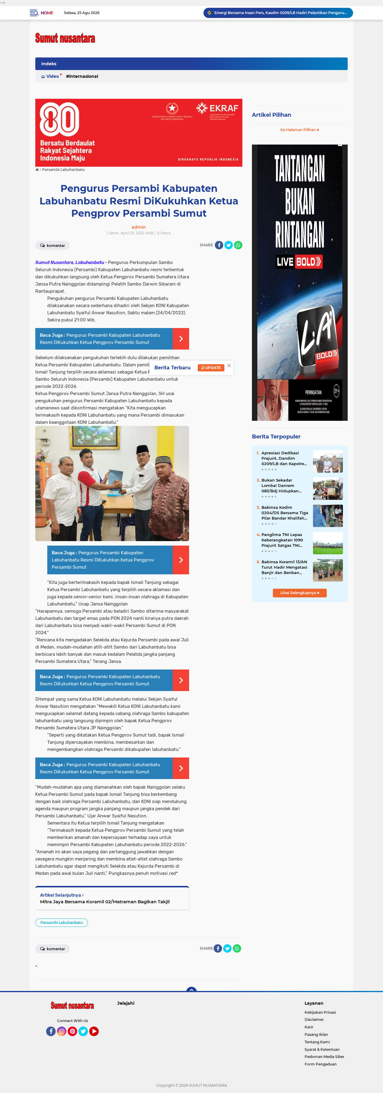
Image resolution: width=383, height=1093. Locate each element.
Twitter (85, 1039)
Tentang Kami (317, 1042)
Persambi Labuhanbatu (61, 922)
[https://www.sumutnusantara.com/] (138, 132)
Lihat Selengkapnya (298, 592)
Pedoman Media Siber (324, 1056)
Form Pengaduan (321, 1064)
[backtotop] (191, 992)
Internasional (83, 76)
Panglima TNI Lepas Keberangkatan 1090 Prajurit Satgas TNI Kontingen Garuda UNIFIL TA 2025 (282, 540)
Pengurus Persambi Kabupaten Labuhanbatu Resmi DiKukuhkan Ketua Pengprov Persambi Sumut (103, 560)
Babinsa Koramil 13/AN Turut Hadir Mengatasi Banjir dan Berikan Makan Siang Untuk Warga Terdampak (284, 567)
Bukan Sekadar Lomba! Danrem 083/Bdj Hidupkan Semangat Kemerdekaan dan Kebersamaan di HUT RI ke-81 (283, 486)
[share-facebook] (219, 245)
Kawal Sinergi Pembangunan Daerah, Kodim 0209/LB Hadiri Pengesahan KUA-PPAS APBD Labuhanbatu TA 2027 (281, 12)
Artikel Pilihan (271, 115)
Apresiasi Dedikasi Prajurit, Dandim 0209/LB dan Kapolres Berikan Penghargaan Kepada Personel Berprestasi (284, 458)
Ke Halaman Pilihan (298, 129)
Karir (309, 1027)
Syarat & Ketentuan (322, 1049)
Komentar (55, 245)
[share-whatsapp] (238, 245)
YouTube (98, 1039)
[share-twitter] (228, 245)
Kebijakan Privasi (320, 1012)
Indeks (48, 63)
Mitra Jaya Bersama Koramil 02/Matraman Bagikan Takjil (105, 901)
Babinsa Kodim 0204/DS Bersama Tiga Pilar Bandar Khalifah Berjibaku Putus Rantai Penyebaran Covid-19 (285, 513)
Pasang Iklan (316, 1034)
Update (212, 367)
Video (52, 76)
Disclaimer (314, 1019)
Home (47, 13)
